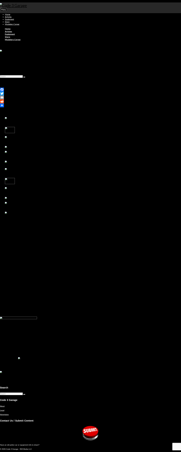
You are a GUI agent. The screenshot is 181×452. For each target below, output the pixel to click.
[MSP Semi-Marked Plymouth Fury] (21, 121)
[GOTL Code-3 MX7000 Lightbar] (19, 147)
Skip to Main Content (8, 1)
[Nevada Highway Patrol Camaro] (18, 162)
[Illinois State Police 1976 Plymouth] (10, 132)
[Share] (19, 105)
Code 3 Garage (8, 65)
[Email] (19, 97)
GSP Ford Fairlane (22, 183)
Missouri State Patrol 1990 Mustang (19, 157)
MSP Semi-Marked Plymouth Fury (18, 123)
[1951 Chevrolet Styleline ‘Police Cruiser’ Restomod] (21, 215)
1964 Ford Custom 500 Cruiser (17, 174)
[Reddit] (19, 101)
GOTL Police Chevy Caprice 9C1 (17, 142)
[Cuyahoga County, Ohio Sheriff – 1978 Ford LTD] (21, 206)
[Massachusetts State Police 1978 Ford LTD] (18, 51)
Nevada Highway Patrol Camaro (17, 164)
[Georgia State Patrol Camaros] (18, 198)
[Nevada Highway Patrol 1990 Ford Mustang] (21, 191)
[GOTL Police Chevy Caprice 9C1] (21, 140)
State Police (42, 65)
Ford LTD (3, 74)
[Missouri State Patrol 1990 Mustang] (21, 155)
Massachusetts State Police (19, 74)
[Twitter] (19, 93)
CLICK (2, 381)
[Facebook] (19, 90)
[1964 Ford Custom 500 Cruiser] (21, 172)
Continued (175, 70)
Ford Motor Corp (30, 65)
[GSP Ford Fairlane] (10, 183)
